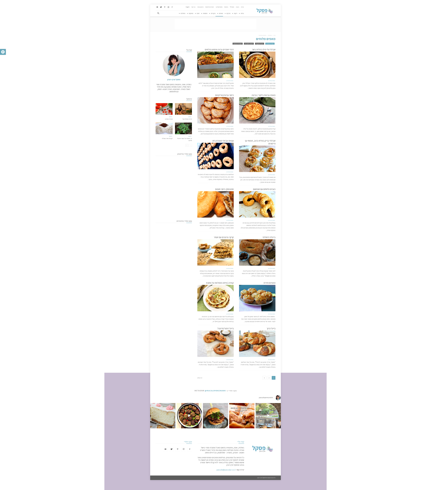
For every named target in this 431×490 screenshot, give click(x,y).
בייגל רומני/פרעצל (225, 328)
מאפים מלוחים (270, 44)
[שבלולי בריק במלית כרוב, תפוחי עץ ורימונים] (257, 159)
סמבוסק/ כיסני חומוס (224, 189)
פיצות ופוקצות (259, 44)
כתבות (237, 7)
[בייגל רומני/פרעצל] (215, 343)
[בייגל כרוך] (257, 343)
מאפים (221, 13)
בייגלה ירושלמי (269, 237)
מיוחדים (183, 13)
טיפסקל (226, 7)
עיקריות (213, 13)
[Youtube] (157, 7)
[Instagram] (168, 7)
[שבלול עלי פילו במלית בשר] (257, 65)
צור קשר (193, 7)
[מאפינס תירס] (257, 298)
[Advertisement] (215, 24)
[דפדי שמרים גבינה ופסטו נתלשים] (215, 65)
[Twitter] (161, 7)
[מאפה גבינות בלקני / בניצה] (257, 110)
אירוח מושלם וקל (187, 119)
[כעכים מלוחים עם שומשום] (257, 204)
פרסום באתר (200, 7)
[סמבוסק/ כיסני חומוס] (215, 204)
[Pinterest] (164, 7)
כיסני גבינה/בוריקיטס (224, 95)
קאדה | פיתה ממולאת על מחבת (220, 282)
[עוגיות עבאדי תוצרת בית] (215, 156)
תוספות (205, 13)
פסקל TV (232, 7)
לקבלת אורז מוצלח (167, 138)
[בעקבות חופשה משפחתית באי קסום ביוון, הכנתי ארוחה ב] (268, 415)
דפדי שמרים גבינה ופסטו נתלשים (219, 49)
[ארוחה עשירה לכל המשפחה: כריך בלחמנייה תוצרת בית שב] (215, 415)
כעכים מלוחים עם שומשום (264, 189)
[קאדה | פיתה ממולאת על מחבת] (215, 298)
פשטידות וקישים (237, 44)
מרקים (228, 13)
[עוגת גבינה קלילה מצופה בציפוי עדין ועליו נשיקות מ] (162, 415)
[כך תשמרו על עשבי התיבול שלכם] (183, 128)
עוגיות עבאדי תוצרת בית (223, 140)
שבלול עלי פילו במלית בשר (263, 49)
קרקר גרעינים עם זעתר (224, 237)
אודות (242, 7)
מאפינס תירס (269, 282)
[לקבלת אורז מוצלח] (164, 128)
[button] (3, 52)
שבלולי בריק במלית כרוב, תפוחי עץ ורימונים (260, 142)
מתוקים (191, 13)
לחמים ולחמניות (249, 44)
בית (274, 35)
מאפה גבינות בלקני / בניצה (263, 95)
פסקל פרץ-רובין (173, 79)
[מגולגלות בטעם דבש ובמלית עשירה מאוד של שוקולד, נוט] (241, 415)
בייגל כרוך (271, 328)
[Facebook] (172, 7)
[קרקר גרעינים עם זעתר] (215, 252)
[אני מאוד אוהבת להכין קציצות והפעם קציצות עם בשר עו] (189, 415)
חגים (198, 13)
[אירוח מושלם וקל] (183, 109)
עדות (242, 13)
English (187, 7)
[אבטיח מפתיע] (164, 109)
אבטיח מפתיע (169, 119)
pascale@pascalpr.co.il (226, 469)
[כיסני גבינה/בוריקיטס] (215, 110)
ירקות (235, 13)
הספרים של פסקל (209, 7)
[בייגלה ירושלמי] (257, 252)
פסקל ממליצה (219, 7)
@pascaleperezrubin (215, 391)
